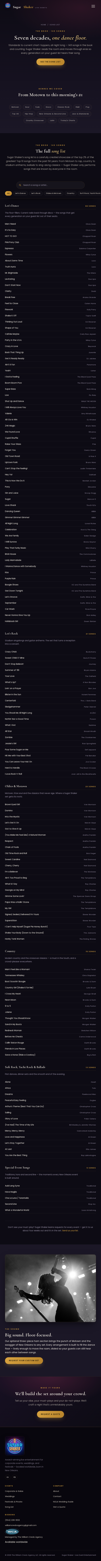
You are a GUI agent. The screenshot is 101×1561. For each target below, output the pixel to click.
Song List (9, 1507)
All (8, 193)
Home (43, 25)
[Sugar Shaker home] (14, 1445)
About (56, 1491)
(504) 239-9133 (12, 1520)
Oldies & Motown (53, 193)
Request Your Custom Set (24, 1360)
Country (70, 193)
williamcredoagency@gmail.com (21, 1525)
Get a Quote (59, 1507)
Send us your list (70, 1230)
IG (8, 1477)
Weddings (10, 1496)
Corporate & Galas (14, 1491)
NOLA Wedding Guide (63, 1501)
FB (15, 1477)
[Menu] (93, 6)
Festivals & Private (13, 1501)
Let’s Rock (36, 193)
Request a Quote (50, 1414)
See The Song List (50, 62)
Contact (57, 1496)
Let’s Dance (20, 193)
